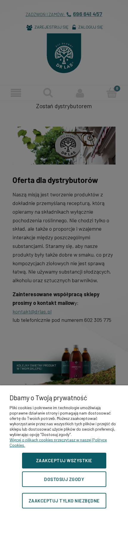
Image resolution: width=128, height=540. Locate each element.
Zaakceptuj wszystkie (64, 460)
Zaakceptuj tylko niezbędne (64, 500)
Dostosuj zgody (64, 479)
